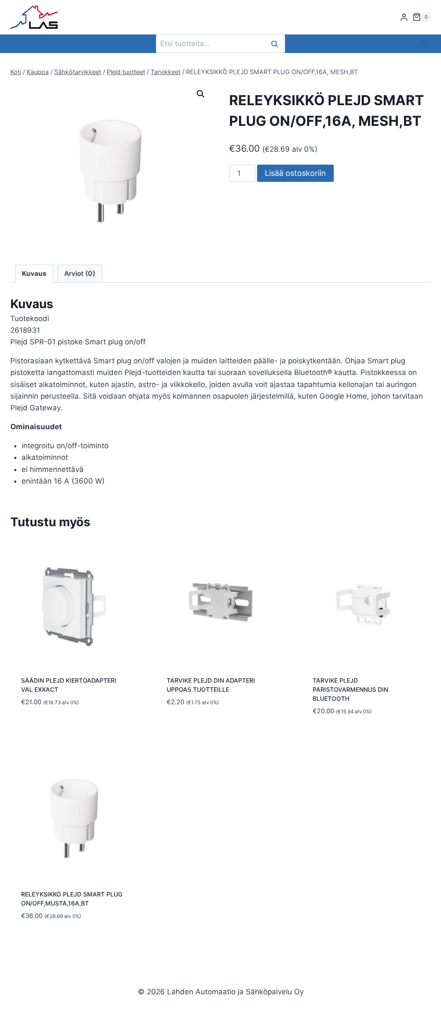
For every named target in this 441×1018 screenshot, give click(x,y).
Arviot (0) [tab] (79, 273)
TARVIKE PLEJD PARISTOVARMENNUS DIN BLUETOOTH (350, 689)
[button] (200, 94)
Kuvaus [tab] (34, 273)
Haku (277, 43)
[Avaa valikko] (423, 43)
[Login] (404, 17)
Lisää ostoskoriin (295, 173)
